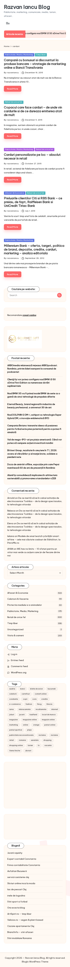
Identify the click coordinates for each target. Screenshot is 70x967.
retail (11, 740)
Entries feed (17, 660)
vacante (48, 745)
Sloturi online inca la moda (21, 883)
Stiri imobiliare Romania (19, 938)
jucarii (22, 715)
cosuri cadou (29, 315)
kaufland (33, 715)
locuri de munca (49, 715)
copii (25, 699)
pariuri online (49, 725)
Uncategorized (15, 629)
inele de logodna (16, 895)
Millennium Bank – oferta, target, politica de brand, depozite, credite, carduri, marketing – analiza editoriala (34, 249)
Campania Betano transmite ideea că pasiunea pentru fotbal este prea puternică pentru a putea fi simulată (34, 429)
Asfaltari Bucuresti (17, 871)
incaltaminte (41, 709)
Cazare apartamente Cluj (20, 926)
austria (12, 689)
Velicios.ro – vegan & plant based (25, 919)
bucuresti (52, 689)
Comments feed (19, 666)
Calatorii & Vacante (17, 598)
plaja (29, 730)
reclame (54, 735)
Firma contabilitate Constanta (23, 865)
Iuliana (10, 536)
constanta (13, 699)
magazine (13, 720)
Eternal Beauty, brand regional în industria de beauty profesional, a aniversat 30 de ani (31, 406)
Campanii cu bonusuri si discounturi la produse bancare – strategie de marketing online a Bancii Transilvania (35, 63)
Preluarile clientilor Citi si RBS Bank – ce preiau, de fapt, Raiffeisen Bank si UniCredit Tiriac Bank (33, 202)
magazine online (30, 720)
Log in (14, 654)
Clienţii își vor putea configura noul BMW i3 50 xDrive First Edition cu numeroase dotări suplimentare (31, 383)
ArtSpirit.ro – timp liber (19, 913)
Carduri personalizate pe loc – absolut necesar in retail (32, 156)
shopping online (16, 745)
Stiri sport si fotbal (17, 901)
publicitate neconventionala (21, 735)
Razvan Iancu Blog (27, 7)
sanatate (35, 740)
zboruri (28, 751)
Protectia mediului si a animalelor (24, 604)
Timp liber (41, 55)
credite (44, 699)
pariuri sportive (15, 730)
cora (34, 699)
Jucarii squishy (14, 852)
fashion (29, 704)
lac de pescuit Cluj (16, 889)
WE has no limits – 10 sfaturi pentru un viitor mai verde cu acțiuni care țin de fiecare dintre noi (33, 552)
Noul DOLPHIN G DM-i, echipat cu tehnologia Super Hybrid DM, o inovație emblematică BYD (34, 416)
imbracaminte (25, 709)
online (25, 725)
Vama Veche (14, 751)
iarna (11, 709)
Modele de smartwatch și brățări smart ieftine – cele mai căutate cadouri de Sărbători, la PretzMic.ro (33, 539)
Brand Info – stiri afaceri (20, 932)
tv (39, 745)
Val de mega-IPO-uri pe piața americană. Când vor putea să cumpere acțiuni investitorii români (34, 441)
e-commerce (15, 704)
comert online (41, 694)
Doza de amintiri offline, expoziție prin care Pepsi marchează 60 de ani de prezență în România (33, 466)
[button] (59, 295)
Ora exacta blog (16, 907)
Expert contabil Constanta (21, 858)
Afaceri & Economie (14, 193)
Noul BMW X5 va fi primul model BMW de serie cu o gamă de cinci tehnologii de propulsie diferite (33, 395)
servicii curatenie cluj (18, 877)
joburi (11, 715)
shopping (47, 740)
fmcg (39, 704)
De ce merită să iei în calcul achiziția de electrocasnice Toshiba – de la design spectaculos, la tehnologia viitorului (34, 501)
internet (54, 709)
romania (22, 740)
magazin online (48, 720)
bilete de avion (36, 689)
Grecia (49, 704)
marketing (13, 725)
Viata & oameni (15, 635)
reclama (42, 735)
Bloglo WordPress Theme (35, 961)
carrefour (26, 694)
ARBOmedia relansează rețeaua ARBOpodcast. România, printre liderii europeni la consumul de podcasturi (32, 368)
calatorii (13, 694)
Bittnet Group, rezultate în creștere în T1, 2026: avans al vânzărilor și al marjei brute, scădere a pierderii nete (32, 453)
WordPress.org (18, 672)
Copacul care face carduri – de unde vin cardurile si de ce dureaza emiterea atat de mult (33, 111)
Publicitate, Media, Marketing (19, 55)
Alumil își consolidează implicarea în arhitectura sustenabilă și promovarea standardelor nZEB (32, 477)
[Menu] (7, 23)
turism (30, 745)
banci (22, 689)
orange (36, 725)
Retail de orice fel (13, 102)
